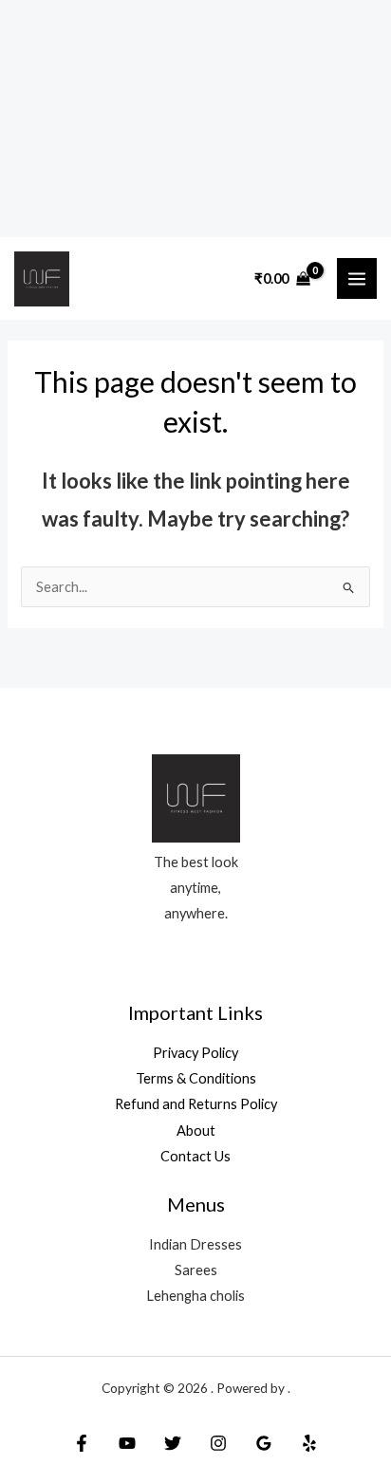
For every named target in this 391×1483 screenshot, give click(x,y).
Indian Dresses (195, 1244)
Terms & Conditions (196, 1078)
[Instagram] (218, 1443)
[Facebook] (81, 1443)
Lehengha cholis (195, 1296)
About (196, 1130)
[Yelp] (309, 1443)
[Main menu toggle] (357, 278)
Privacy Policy (195, 1053)
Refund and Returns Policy (196, 1104)
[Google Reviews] (263, 1443)
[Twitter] (172, 1443)
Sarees (196, 1270)
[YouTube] (127, 1443)
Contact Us (195, 1156)
